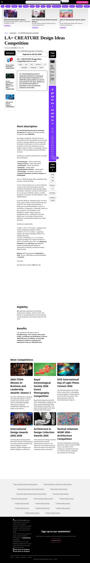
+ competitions (33, 67)
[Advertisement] (32, 105)
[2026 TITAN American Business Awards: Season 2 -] (38, 14)
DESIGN (8, 6)
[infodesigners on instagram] (21, 551)
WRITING (87, 6)
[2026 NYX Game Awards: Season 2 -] (10, 14)
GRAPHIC (14, 6)
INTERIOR (65, 6)
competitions (26, 538)
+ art (45, 64)
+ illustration (38, 64)
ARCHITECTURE (56, 6)
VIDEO (43, 6)
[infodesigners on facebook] (21, 549)
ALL (3, 6)
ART (20, 6)
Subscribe (55, 158)
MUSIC (48, 6)
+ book (31, 64)
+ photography (24, 67)
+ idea (25, 64)
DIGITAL (72, 6)
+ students (41, 67)
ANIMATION (79, 6)
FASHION (26, 6)
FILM (37, 6)
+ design (20, 64)
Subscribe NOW (56, 540)
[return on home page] (9, 2)
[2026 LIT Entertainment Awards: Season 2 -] (66, 14)
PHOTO (32, 6)
